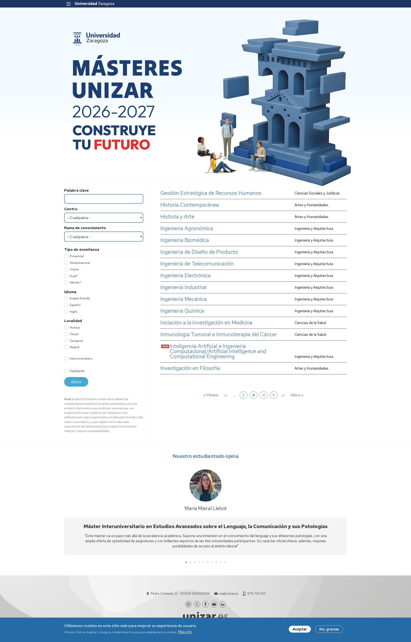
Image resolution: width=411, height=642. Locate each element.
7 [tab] (212, 562)
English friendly (80, 298)
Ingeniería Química (182, 311)
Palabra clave (76, 190)
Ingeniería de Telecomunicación (197, 263)
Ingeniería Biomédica (184, 240)
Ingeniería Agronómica (186, 228)
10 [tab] (225, 562)
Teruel (74, 334)
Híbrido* (75, 282)
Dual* (73, 276)
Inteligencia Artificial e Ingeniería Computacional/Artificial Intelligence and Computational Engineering (218, 351)
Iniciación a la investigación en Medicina (206, 322)
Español (75, 305)
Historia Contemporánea (189, 205)
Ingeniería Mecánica (183, 299)
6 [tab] (208, 562)
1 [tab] (186, 562)
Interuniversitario (81, 358)
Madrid (74, 347)
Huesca (75, 327)
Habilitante (77, 371)
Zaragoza (76, 341)
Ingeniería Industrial (183, 287)
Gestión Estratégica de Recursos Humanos (210, 193)
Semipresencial (80, 263)
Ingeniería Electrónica (185, 275)
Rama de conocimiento (85, 227)
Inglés (73, 312)
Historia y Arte (177, 216)
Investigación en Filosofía (190, 368)
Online (74, 269)
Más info (185, 632)
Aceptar (300, 629)
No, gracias (329, 629)
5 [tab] (203, 562)
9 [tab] (220, 562)
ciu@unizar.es (228, 593)
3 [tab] (195, 562)
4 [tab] (199, 562)
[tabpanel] (205, 513)
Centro (70, 209)
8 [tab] (216, 562)
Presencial (77, 256)
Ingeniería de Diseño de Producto (199, 252)
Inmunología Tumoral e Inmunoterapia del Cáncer (218, 334)
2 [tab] (190, 562)
